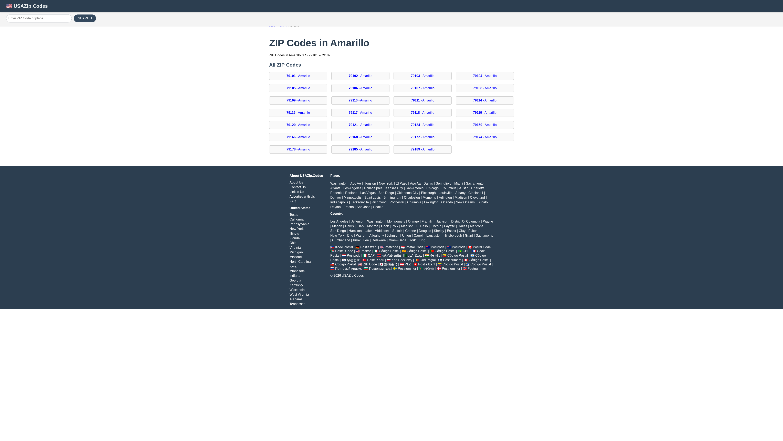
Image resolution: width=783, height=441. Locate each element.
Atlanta (335, 188)
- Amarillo (298, 76)
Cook (385, 226)
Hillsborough (452, 235)
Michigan (296, 252)
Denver (335, 197)
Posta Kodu (375, 260)
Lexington (431, 202)
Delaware (379, 240)
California (297, 219)
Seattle (378, 207)
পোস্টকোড (429, 268)
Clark (360, 226)
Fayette (449, 226)
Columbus (448, 188)
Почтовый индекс (348, 268)
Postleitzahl (368, 247)
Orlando (447, 202)
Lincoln (436, 226)
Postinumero (452, 260)
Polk (395, 226)
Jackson (442, 221)
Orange (413, 221)
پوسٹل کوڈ (415, 255)
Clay (462, 231)
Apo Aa (415, 183)
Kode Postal (344, 247)
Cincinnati (475, 193)
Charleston (412, 197)
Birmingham (392, 197)
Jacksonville (360, 202)
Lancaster (433, 235)
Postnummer (407, 268)
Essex (451, 231)
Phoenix (336, 193)
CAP (371, 255)
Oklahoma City (407, 193)
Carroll (419, 235)
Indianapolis (339, 202)
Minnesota (297, 271)
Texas (294, 214)
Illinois (294, 233)
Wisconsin (297, 290)
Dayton (335, 207)
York (412, 240)
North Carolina (300, 261)
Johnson (393, 235)
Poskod (366, 251)
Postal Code (415, 247)
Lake (368, 231)
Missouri (296, 257)
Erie (350, 235)
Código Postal (389, 251)
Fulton (473, 231)
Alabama (296, 299)
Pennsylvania (299, 224)
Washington (338, 183)
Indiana (295, 275)
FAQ (293, 201)
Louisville (445, 193)
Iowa (293, 266)
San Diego (386, 193)
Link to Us (297, 192)
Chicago (432, 188)
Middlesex (382, 231)
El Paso (401, 183)
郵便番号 (390, 264)
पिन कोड (435, 255)
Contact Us (298, 187)
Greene (410, 231)
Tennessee (297, 304)
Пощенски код (379, 268)
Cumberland (341, 240)
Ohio (293, 243)
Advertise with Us (302, 196)
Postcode (391, 247)
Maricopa (476, 226)
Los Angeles (352, 188)
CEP (466, 251)
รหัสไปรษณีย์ (391, 255)
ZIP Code (370, 264)
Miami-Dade (397, 240)
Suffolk (397, 231)
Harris (349, 226)
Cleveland (477, 197)
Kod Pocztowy (402, 260)
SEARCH (85, 18)
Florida (295, 238)
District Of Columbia (465, 221)
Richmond (379, 202)
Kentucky (296, 285)
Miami (458, 183)
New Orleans (465, 202)
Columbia (414, 202)
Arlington (445, 197)
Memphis (429, 197)
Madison (461, 197)
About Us (296, 182)
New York (297, 229)
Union (406, 235)
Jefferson (357, 221)
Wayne (488, 221)
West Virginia (299, 294)
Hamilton (355, 231)
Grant (469, 235)
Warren (361, 235)
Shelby (439, 231)
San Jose (363, 207)
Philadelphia (373, 188)
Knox (357, 240)
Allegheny (376, 235)
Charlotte (477, 188)
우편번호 (353, 260)
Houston (370, 183)
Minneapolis (353, 197)
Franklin (428, 221)
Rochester (396, 202)
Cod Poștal (428, 260)
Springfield (443, 183)
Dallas (428, 183)
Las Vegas (368, 193)
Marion (337, 226)
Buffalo (483, 202)
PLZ (408, 264)
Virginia (295, 247)
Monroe (372, 226)
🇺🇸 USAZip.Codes (27, 6)
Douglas (425, 231)
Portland (351, 193)
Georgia (295, 280)
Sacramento (474, 183)
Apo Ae (355, 183)
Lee (366, 240)
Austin (463, 188)
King (422, 240)
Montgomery (396, 221)
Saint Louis (372, 197)
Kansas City (394, 188)
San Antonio (415, 188)
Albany (460, 193)
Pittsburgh (428, 193)
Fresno (349, 207)
